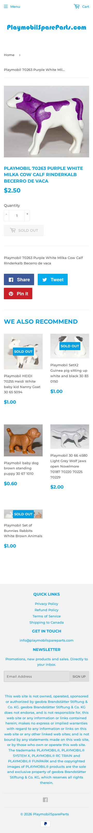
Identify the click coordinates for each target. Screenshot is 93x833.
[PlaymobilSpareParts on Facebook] (45, 800)
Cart (85, 6)
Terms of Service (47, 616)
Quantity (12, 205)
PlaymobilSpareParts (51, 814)
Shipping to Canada (46, 622)
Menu (15, 6)
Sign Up (79, 676)
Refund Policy (46, 610)
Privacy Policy (46, 604)
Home (9, 55)
